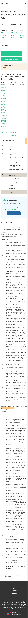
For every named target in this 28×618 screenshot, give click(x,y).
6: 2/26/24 (3, 92)
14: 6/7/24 (3, 104)
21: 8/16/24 (3, 117)
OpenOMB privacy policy (11, 209)
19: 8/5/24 (3, 112)
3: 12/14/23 (3, 87)
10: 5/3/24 (3, 98)
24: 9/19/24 (3, 121)
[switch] (5, 67)
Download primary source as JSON (12, 58)
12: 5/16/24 (3, 101)
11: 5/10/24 (3, 100)
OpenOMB (4, 3)
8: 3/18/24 (3, 95)
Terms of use (14, 590)
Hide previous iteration (8, 65)
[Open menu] (25, 3)
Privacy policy (14, 591)
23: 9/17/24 (3, 120)
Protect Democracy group (19, 608)
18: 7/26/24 (3, 110)
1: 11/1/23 (3, 84)
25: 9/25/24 (3, 123)
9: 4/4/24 (3, 96)
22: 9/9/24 (3, 118)
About (14, 585)
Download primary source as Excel (12, 53)
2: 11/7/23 (3, 85)
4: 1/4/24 (3, 89)
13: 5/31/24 (3, 103)
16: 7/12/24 (3, 107)
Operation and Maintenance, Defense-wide (13, 134)
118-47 (7, 47)
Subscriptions (14, 593)
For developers (14, 586)
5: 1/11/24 (3, 90)
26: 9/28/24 (3, 124)
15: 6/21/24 (3, 106)
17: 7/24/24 (3, 109)
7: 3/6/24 (3, 93)
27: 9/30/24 (3, 126)
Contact (14, 588)
